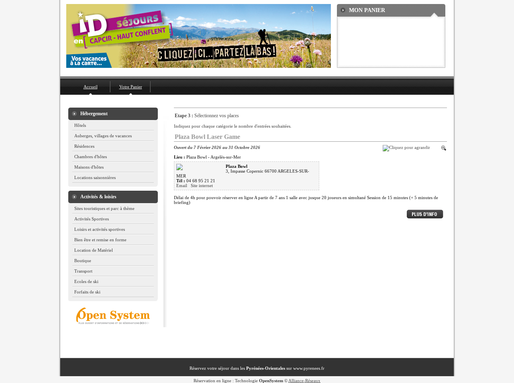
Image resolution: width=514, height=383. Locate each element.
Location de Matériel (93, 250)
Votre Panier (130, 86)
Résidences (84, 146)
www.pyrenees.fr (308, 368)
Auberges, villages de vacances (103, 135)
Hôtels (80, 125)
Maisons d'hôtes (89, 167)
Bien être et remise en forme (100, 239)
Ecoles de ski (86, 281)
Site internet (202, 185)
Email (182, 185)
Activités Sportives (91, 218)
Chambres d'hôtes (90, 156)
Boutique (82, 260)
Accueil (91, 86)
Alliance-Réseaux (304, 380)
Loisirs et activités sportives (99, 229)
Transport (83, 271)
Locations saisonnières (95, 177)
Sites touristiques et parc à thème (104, 208)
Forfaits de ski (87, 291)
